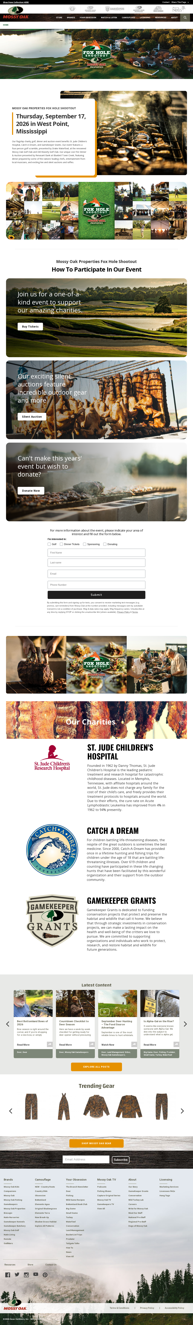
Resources (10, 1264)
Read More (23, 1044)
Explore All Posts (96, 1066)
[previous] (10, 1024)
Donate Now (31, 490)
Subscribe (121, 1160)
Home (5, 25)
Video (127, 1052)
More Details (31, 1116)
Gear (25, 1052)
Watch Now (107, 1044)
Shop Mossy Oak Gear (96, 1143)
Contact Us (51, 1264)
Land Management (115, 1052)
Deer (19, 1052)
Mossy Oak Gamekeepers (76, 1052)
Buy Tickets (30, 326)
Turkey (158, 1055)
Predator (171, 1052)
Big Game (148, 1052)
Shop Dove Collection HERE (16, 2)
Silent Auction (32, 416)
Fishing (162, 1052)
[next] (183, 1024)
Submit (96, 595)
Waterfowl (167, 1055)
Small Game (149, 1055)
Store (30, 1264)
